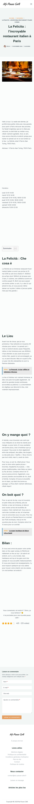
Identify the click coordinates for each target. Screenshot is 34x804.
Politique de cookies (17, 764)
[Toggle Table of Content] (14, 248)
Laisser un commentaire (12, 717)
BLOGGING (27, 46)
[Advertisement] (17, 102)
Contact (17, 762)
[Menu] (31, 4)
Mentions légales (17, 752)
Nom (5, 682)
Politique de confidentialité (17, 754)
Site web (6, 693)
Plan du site (17, 759)
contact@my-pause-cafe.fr (17, 775)
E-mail (6, 687)
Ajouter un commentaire (11, 700)
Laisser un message (17, 780)
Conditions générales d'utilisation (17, 757)
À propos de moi (17, 741)
